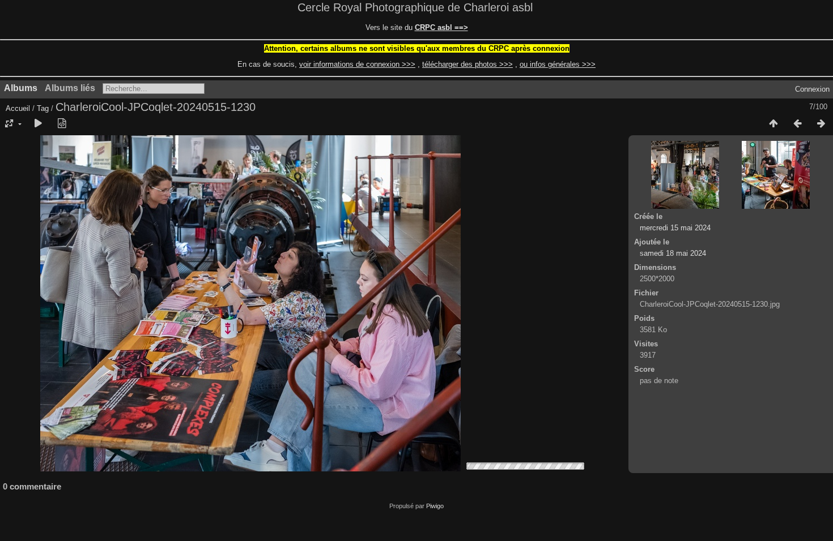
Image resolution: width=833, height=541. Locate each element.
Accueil (18, 108)
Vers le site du (417, 27)
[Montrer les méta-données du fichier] (62, 124)
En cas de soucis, (326, 64)
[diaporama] (38, 124)
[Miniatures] (773, 124)
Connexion (812, 89)
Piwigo (435, 506)
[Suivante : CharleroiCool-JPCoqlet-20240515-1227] (821, 124)
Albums (20, 88)
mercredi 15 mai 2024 (675, 228)
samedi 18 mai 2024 (673, 253)
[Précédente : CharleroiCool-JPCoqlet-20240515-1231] (797, 124)
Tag (43, 108)
